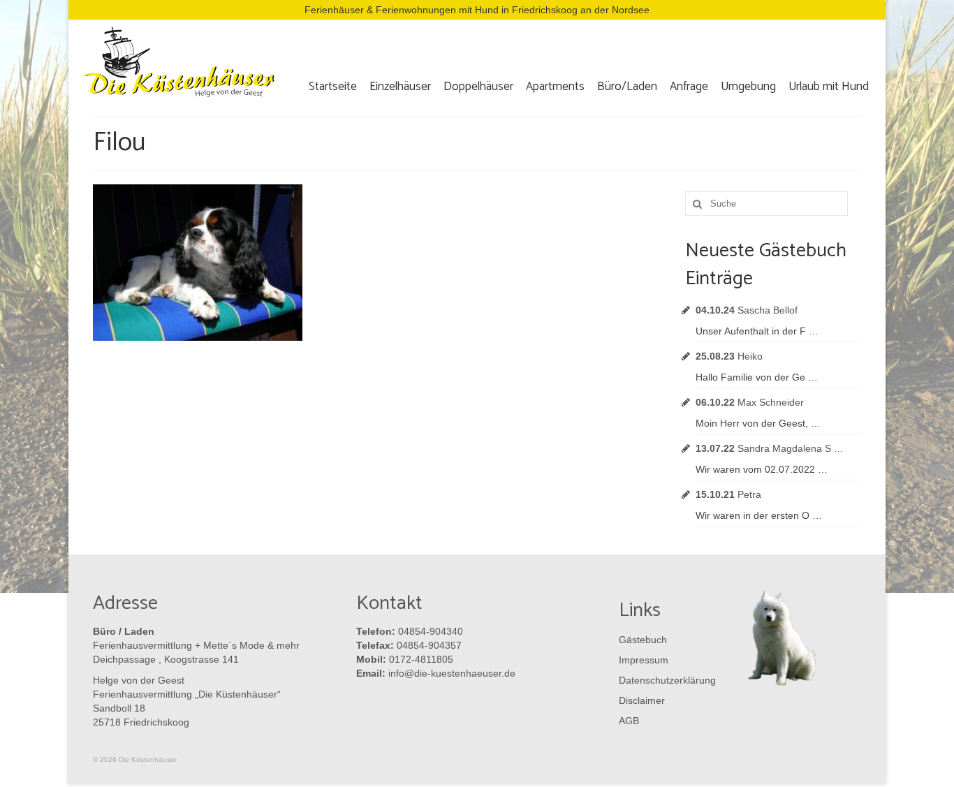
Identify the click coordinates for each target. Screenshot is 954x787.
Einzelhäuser (400, 86)
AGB (629, 720)
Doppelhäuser (478, 86)
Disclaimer (642, 700)
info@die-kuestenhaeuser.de (451, 673)
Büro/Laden (627, 86)
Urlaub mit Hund (828, 86)
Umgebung (748, 86)
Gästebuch (643, 639)
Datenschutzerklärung (664, 680)
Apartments (555, 86)
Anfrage (689, 86)
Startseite (333, 86)
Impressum (643, 659)
